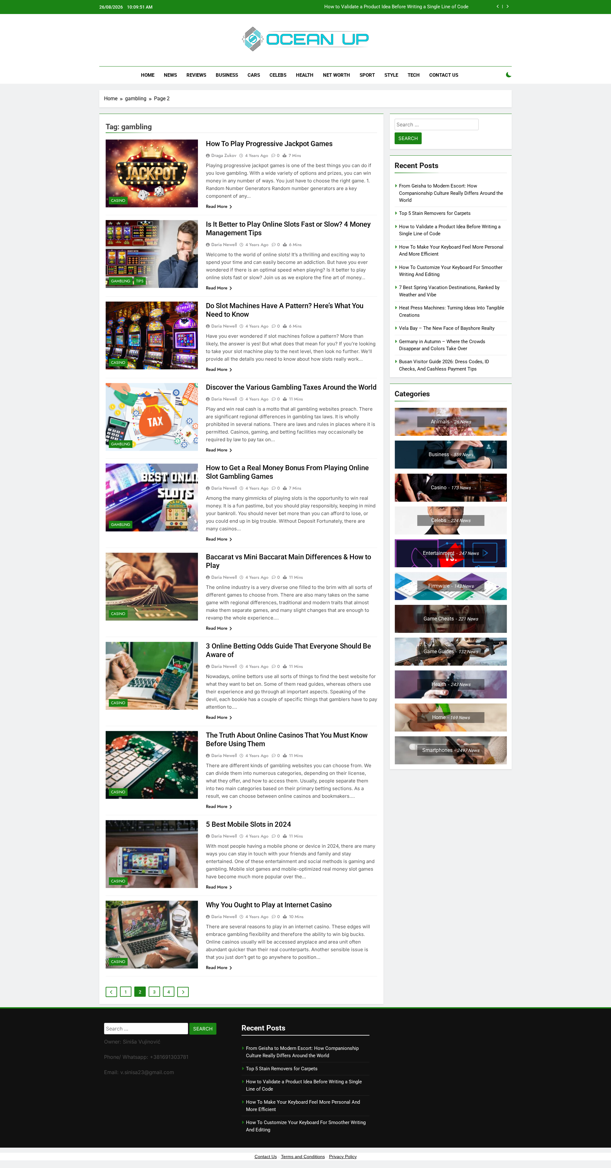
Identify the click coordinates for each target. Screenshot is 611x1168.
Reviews (196, 75)
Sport (367, 75)
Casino (118, 200)
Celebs (278, 75)
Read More (217, 206)
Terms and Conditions (303, 1156)
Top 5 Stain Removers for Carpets (435, 213)
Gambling (120, 281)
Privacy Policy (343, 1156)
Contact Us (443, 75)
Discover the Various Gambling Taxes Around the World (291, 387)
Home (147, 75)
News (170, 75)
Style (391, 75)
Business (227, 75)
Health (304, 75)
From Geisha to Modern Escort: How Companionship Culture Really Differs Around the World (451, 193)
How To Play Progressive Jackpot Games (269, 144)
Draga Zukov (223, 155)
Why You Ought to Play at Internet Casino (269, 905)
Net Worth (336, 75)
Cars (254, 75)
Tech (414, 75)
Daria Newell (224, 244)
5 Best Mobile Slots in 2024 (248, 824)
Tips (140, 281)
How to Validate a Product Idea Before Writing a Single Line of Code (396, 7)
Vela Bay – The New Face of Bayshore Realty (447, 328)
